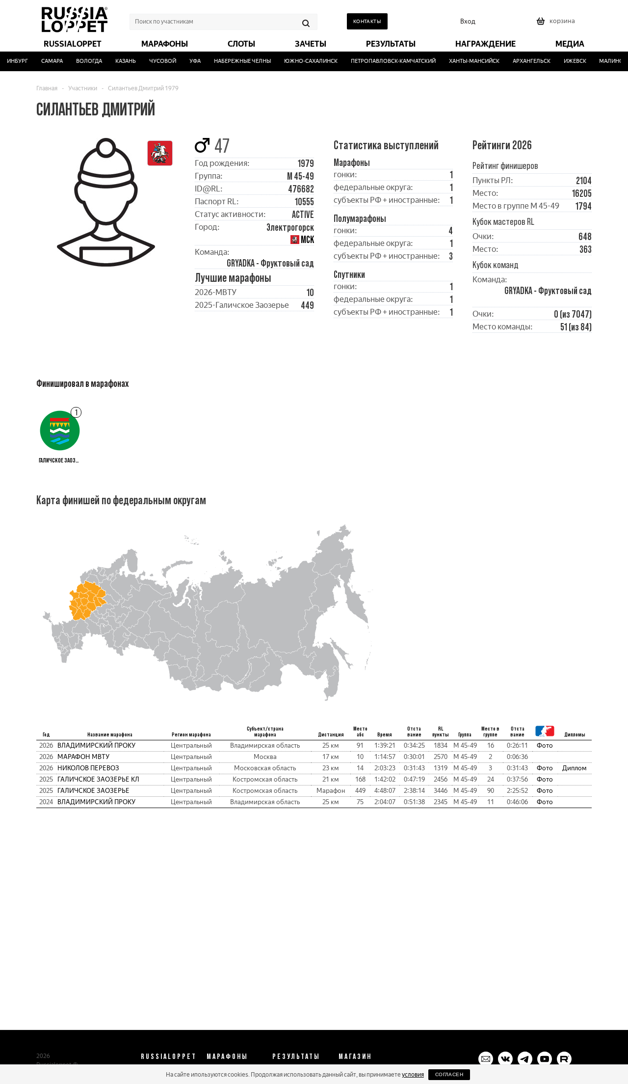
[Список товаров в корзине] (556, 24)
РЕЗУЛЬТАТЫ (296, 1056)
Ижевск (569, 61)
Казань (120, 61)
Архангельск (526, 61)
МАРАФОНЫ (227, 1056)
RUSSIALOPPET (169, 1056)
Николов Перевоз (88, 768)
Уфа (189, 61)
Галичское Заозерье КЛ (98, 779)
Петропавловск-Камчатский (387, 61)
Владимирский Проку (96, 745)
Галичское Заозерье (93, 790)
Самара (46, 61)
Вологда (84, 61)
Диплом (574, 768)
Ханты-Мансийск (469, 61)
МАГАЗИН (355, 1056)
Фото (545, 745)
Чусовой (157, 61)
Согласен (449, 1074)
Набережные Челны (237, 61)
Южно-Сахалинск (305, 61)
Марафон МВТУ (83, 756)
